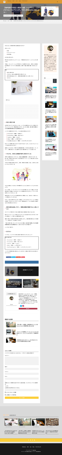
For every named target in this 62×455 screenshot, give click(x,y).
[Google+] (18, 257)
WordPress (38, 451)
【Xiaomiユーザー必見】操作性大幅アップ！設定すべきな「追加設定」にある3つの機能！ (50, 126)
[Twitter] (13, 257)
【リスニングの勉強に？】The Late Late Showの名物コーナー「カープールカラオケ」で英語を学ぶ (27, 333)
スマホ (55, 116)
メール (6, 371)
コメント (7, 355)
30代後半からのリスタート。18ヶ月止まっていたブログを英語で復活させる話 (27, 340)
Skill (13, 0)
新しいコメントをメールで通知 (10, 392)
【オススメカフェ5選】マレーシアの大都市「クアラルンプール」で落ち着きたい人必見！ (50, 111)
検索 (54, 81)
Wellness (9, 0)
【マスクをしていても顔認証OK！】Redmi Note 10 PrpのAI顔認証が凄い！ (50, 154)
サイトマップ (24, 0)
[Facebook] (8, 257)
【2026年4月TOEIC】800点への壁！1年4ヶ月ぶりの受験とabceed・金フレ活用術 (11, 432)
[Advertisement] (31, 33)
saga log (34, 450)
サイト (6, 376)
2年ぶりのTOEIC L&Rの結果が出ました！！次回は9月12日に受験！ (52, 432)
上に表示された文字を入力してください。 (12, 387)
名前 (6, 366)
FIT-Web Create (28, 451)
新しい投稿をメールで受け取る (10, 394)
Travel (55, 87)
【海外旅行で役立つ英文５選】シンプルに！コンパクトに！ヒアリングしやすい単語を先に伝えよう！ (28, 20)
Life (16, 0)
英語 (17, 15)
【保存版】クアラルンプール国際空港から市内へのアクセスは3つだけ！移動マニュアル (50, 97)
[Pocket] (23, 257)
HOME (5, 20)
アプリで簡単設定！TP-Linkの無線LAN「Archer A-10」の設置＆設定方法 (50, 140)
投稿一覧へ (27, 308)
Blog (20, 0)
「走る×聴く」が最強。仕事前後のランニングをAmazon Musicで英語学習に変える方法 (27, 325)
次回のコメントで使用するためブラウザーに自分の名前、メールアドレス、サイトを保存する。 (21, 383)
